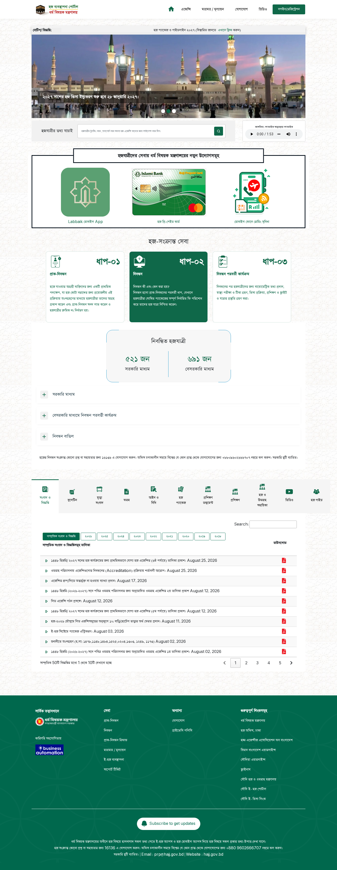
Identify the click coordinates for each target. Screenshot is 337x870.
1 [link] (235, 663)
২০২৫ (104, 536)
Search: (241, 524)
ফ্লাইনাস (245, 769)
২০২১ (169, 536)
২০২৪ (120, 536)
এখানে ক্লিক (203, 30)
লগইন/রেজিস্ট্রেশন (289, 9)
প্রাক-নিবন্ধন (111, 720)
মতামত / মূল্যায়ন (213, 9)
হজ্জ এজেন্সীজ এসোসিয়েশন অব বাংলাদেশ (267, 740)
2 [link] (246, 663)
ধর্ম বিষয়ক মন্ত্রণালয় (253, 720)
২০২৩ (137, 536)
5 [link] (280, 663)
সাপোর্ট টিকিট (112, 769)
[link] (224, 663)
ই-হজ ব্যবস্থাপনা (114, 759)
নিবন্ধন (108, 730)
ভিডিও (263, 9)
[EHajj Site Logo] (55, 9)
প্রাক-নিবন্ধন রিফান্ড (115, 740)
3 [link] (257, 663)
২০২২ (153, 536)
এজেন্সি (186, 9)
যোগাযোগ (241, 9)
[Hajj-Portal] (172, 9)
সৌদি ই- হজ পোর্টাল (253, 789)
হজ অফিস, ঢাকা (251, 730)
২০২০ (185, 536)
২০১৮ (218, 536)
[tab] (85, 287)
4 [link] (268, 663)
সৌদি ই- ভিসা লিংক (253, 799)
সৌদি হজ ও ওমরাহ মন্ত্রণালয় (258, 779)
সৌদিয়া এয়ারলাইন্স (253, 759)
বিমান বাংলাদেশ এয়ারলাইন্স (258, 750)
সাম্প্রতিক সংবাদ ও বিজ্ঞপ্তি (61, 536)
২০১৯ (202, 536)
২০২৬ (88, 536)
